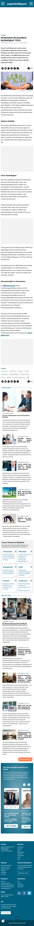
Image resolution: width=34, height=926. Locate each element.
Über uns (3, 881)
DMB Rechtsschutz (9, 285)
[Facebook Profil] (24, 893)
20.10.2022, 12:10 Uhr (14, 42)
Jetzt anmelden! (6, 912)
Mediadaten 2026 (23, 873)
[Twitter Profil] (29, 893)
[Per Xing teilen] (14, 68)
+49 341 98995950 (7, 851)
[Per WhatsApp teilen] (8, 68)
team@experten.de (9, 885)
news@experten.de (6, 888)
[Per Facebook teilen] (11, 68)
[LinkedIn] (19, 893)
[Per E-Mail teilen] (2, 68)
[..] (28, 377)
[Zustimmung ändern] (3, 921)
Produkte (3, 35)
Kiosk (7, 896)
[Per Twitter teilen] (18, 68)
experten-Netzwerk (5, 883)
